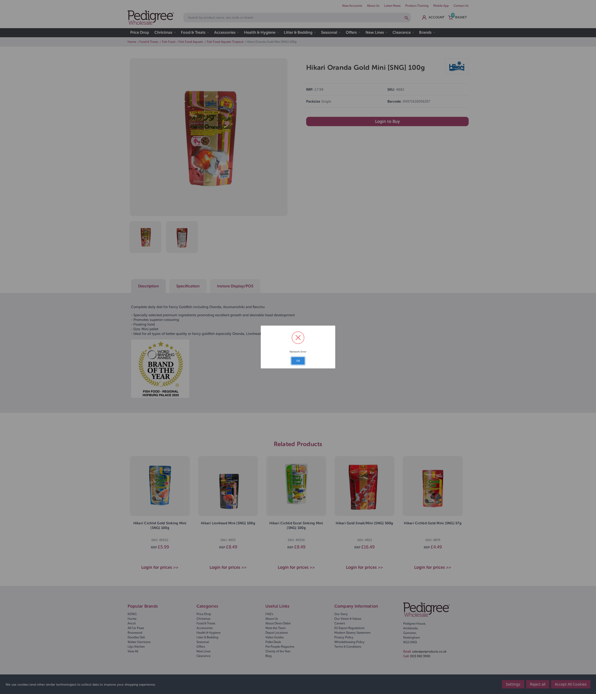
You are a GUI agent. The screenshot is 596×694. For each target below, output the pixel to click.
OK (298, 360)
